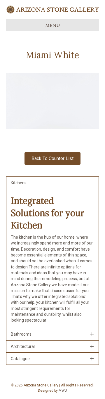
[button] (52, 183)
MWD (63, 390)
